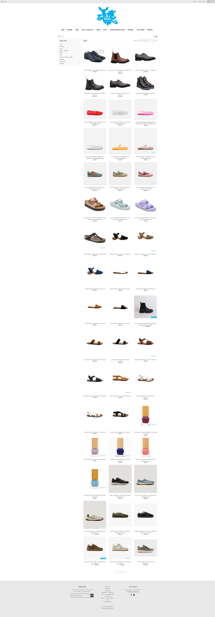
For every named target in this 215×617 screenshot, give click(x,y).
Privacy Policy (107, 601)
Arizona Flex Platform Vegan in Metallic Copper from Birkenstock (95, 218)
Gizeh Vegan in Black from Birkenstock (95, 254)
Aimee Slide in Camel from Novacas (95, 323)
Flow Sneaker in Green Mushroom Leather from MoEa (120, 188)
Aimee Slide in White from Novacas (120, 289)
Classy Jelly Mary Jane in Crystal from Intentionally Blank (120, 122)
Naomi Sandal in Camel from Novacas (120, 396)
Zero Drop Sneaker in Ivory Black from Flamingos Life (95, 532)
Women (69, 30)
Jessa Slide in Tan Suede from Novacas (95, 359)
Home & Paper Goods (117, 30)
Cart (211, 1)
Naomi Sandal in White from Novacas (94, 432)
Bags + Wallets (87, 30)
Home (59, 36)
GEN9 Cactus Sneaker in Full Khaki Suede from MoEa (120, 532)
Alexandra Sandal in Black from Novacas (94, 396)
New (62, 30)
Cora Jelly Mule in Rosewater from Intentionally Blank (145, 157)
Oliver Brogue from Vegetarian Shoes (95, 70)
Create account (201, 1)
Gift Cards (141, 30)
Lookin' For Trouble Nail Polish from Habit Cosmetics (145, 460)
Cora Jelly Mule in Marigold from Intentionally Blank (120, 157)
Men (77, 30)
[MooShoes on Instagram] (156, 36)
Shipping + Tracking (107, 592)
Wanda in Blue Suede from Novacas (95, 289)
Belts (99, 30)
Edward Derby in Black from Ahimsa (145, 70)
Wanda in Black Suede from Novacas (120, 254)
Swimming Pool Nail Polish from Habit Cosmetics (95, 496)
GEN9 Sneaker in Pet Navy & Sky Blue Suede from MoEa (145, 532)
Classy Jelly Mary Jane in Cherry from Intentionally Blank (94, 122)
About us (107, 588)
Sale (105, 30)
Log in (194, 1)
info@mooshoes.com (133, 591)
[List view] (156, 41)
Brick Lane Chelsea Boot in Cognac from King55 (120, 71)
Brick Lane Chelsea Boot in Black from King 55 (95, 94)
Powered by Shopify (107, 608)
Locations (107, 590)
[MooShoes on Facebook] (131, 595)
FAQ (107, 600)
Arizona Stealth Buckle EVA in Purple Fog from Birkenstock (145, 218)
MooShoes (110, 606)
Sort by (136, 40)
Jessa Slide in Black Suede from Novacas (120, 360)
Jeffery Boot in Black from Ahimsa (145, 93)
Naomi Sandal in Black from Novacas (120, 432)
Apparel (130, 30)
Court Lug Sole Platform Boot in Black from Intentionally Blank (145, 324)
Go (92, 595)
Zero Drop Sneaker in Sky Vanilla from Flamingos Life (145, 496)
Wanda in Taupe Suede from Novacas (145, 254)
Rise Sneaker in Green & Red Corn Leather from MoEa (95, 188)
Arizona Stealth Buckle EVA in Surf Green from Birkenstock (120, 218)
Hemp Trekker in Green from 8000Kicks (145, 562)
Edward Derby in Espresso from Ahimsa (120, 94)
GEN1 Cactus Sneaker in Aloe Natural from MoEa (120, 562)
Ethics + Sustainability (107, 598)
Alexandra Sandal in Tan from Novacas (146, 359)
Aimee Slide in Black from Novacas (120, 323)
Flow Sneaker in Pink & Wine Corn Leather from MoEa (145, 188)
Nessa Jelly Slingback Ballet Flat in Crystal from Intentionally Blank (94, 157)
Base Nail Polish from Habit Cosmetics (95, 459)
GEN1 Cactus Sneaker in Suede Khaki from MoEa (94, 562)
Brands (150, 30)
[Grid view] (154, 41)
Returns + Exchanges (107, 594)
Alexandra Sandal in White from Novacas (146, 396)
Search (107, 586)
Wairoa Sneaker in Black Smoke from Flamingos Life (120, 496)
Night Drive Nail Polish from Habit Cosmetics (120, 460)
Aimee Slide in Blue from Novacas (145, 289)
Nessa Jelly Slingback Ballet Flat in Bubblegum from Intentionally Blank (145, 123)
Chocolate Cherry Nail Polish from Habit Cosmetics (145, 433)
